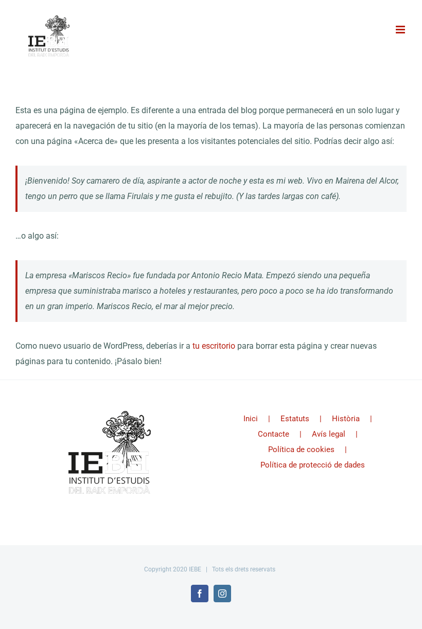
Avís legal (328, 434)
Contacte (273, 434)
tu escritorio (213, 346)
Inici (250, 418)
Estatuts (294, 418)
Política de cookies (301, 449)
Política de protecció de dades (312, 465)
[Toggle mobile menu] (401, 29)
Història (346, 418)
